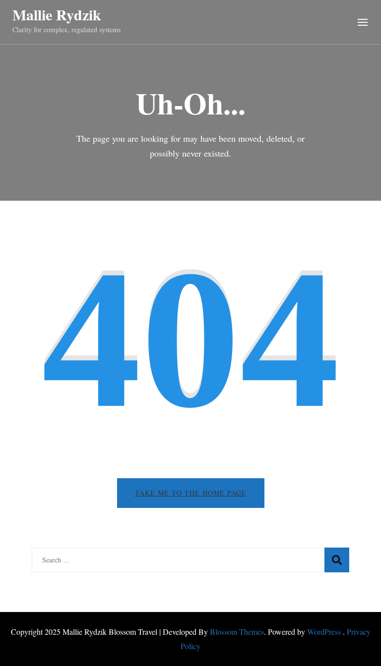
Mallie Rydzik (56, 14)
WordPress (324, 631)
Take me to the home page (191, 493)
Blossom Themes (237, 631)
